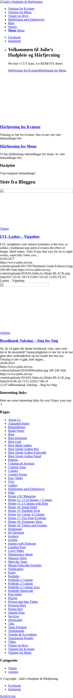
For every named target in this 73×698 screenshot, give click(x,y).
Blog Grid (14, 441)
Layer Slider (16, 550)
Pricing (12, 598)
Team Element (17, 627)
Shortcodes (15, 620)
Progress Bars (17, 605)
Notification (15, 569)
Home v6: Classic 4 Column (26, 514)
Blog (11, 434)
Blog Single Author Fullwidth (27, 452)
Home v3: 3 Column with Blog (28, 503)
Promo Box (15, 609)
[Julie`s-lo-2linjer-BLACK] (21, 1)
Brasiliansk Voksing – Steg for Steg (29, 340)
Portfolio (13, 576)
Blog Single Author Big (23, 449)
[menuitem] (40, 9)
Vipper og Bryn (18, 645)
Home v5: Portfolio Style (24, 510)
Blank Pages (16, 430)
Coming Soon (17, 467)
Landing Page (17, 547)
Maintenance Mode (20, 554)
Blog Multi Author (20, 445)
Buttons (13, 460)
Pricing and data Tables (23, 601)
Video (12, 641)
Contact (13, 470)
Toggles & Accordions (22, 634)
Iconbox (13, 536)
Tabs (11, 623)
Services (13, 616)
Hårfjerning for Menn (52, 70)
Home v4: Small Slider (22, 507)
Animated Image (18, 423)
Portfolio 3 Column (20, 583)
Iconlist (12, 540)
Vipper (4, 228)
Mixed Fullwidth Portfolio (25, 565)
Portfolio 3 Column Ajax (24, 587)
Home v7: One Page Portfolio (27, 518)
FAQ (11, 481)
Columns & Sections (21, 463)
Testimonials (16, 631)
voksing (5, 332)
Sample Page (16, 612)
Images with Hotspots (22, 543)
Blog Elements (17, 438)
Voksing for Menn (19, 652)
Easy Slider (15, 478)
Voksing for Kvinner (21, 649)
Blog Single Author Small (24, 456)
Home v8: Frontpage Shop (25, 521)
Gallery (13, 485)
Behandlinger (16, 427)
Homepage (15, 529)
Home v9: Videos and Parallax (27, 525)
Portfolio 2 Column (20, 580)
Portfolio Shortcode (20, 591)
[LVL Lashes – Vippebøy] (36, 191)
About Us (14, 420)
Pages (12, 572)
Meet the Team (17, 561)
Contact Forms (17, 474)
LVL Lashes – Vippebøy (20, 236)
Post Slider (15, 594)
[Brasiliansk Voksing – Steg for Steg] (24, 285)
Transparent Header (20, 638)
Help (11, 492)
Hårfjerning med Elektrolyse (26, 489)
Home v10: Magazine (22, 496)
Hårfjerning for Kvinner (23, 70)
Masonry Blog (17, 558)
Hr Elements (16, 532)
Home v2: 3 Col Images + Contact (30, 500)
